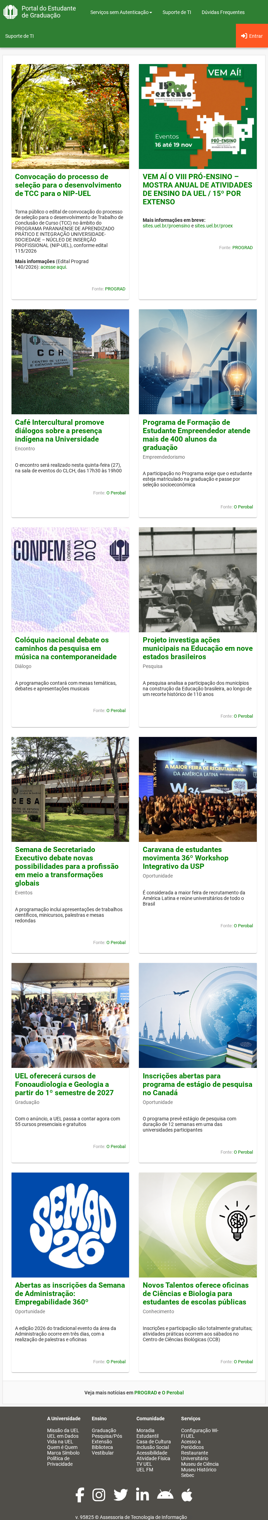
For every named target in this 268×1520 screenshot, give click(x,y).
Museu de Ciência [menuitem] (200, 1464)
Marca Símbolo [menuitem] (63, 1453)
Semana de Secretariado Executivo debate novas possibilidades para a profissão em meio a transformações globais (67, 866)
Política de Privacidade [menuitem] (60, 1461)
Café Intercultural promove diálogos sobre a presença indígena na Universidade (59, 430)
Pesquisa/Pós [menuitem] (107, 1436)
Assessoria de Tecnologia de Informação (143, 1517)
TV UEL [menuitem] (144, 1464)
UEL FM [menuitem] (144, 1469)
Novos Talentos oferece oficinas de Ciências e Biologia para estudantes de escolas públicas (196, 1293)
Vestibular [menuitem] (103, 1453)
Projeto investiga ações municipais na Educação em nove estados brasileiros (198, 648)
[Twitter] (121, 1498)
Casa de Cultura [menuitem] (153, 1441)
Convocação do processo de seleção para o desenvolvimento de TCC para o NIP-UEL (68, 185)
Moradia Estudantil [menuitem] (147, 1433)
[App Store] (187, 1498)
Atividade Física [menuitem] (153, 1458)
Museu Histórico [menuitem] (198, 1469)
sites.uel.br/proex (214, 225)
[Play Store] (165, 1498)
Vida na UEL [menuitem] (60, 1441)
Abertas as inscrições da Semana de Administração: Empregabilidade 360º (70, 1293)
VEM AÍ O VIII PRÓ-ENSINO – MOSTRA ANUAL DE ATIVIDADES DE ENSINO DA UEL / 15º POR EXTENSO (197, 189)
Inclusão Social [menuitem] (152, 1447)
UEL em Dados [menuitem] (63, 1436)
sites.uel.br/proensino (166, 225)
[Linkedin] (143, 1498)
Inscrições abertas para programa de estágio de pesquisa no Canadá (197, 1084)
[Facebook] (80, 1498)
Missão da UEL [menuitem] (63, 1430)
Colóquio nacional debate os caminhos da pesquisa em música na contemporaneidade (66, 648)
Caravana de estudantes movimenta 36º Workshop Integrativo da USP (186, 858)
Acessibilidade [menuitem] (151, 1453)
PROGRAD (115, 288)
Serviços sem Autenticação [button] (119, 12)
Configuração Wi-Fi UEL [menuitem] (199, 1433)
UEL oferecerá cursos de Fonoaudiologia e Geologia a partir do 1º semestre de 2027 (64, 1084)
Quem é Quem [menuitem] (62, 1447)
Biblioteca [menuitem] (102, 1447)
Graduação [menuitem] (104, 1430)
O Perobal (116, 492)
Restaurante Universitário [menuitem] (194, 1455)
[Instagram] (99, 1498)
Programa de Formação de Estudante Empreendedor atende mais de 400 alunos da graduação (196, 435)
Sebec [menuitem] (187, 1475)
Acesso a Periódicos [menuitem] (192, 1444)
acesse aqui (53, 267)
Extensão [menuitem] (102, 1441)
